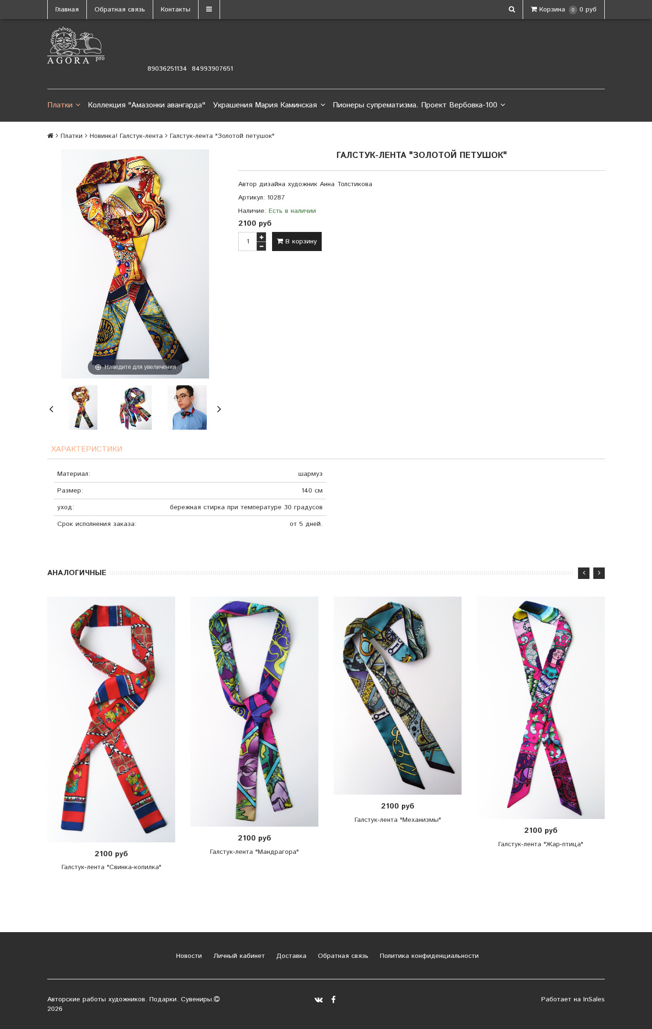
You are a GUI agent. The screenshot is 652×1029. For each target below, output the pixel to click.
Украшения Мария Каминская (265, 105)
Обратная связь (120, 9)
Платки (60, 105)
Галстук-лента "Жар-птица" (540, 844)
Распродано (114, 719)
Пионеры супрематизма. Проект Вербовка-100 (415, 105)
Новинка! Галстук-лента (126, 136)
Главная (67, 9)
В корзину (300, 241)
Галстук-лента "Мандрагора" (254, 852)
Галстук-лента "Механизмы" (398, 820)
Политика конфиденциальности (428, 956)
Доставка (290, 956)
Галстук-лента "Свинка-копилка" (111, 867)
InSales (594, 999)
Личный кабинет (238, 956)
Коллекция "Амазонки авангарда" (146, 105)
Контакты (175, 9)
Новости (188, 956)
